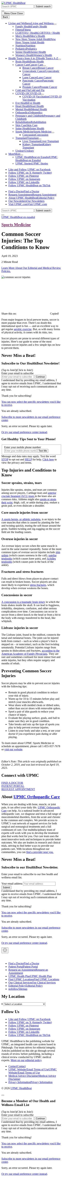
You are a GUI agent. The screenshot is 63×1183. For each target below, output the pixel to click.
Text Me (43, 450)
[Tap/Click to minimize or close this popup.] (2, 1095)
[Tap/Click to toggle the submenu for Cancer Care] (44, 65)
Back (5, 17)
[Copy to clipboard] (47, 313)
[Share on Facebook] (19, 313)
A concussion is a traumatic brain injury (23, 601)
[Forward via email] (41, 313)
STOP (4, 459)
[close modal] (4, 950)
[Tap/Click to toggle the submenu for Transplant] (39, 138)
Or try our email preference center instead (24, 432)
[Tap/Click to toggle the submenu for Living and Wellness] (55, 24)
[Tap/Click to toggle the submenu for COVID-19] (42, 94)
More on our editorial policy (26, 1060)
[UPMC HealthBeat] (13, 2)
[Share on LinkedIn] (25, 313)
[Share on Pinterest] (30, 313)
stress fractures (38, 584)
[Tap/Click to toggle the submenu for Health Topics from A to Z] (59, 59)
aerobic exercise (22, 329)
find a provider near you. (40, 852)
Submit (6, 887)
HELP (28, 459)
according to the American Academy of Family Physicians (30, 652)
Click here (48, 459)
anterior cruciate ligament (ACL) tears (28, 494)
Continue (40, 376)
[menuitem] (35, 39)
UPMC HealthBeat (21, 1088)
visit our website (13, 749)
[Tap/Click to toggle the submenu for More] (21, 154)
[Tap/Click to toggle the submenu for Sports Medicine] (52, 132)
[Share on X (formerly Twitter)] (36, 313)
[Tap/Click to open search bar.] (2, 10)
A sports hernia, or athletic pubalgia (20, 519)
